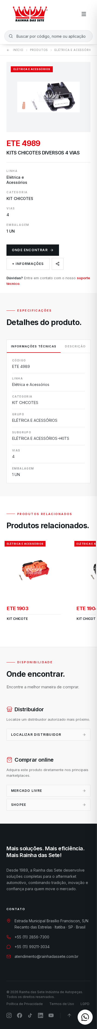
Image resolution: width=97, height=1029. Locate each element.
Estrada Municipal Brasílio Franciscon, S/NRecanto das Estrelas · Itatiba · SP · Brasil (51, 923)
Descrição (75, 346)
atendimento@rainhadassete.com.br (46, 956)
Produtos (39, 49)
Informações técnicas (33, 346)
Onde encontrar (30, 250)
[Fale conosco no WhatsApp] (85, 1017)
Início (18, 49)
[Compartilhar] (58, 264)
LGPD (85, 1004)
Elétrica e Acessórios (74, 49)
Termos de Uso (61, 1004)
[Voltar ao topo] (69, 1015)
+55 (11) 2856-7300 (32, 937)
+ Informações (28, 264)
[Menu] (83, 14)
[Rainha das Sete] (30, 14)
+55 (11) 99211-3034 (32, 946)
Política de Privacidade (24, 1004)
